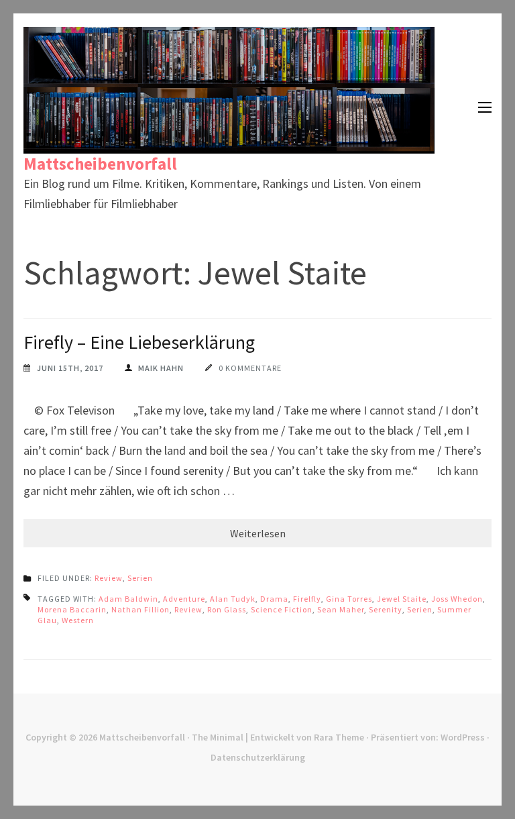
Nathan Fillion (140, 609)
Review (109, 578)
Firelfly (307, 599)
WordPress (463, 737)
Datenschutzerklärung (258, 757)
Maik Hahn (161, 368)
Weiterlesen (258, 533)
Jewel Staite (401, 599)
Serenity (385, 609)
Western (78, 620)
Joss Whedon (457, 599)
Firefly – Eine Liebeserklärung (139, 342)
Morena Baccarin (72, 609)
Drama (274, 599)
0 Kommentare (250, 368)
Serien (140, 578)
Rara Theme (339, 737)
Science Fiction (281, 609)
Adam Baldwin (128, 599)
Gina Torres (349, 599)
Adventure (184, 599)
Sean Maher (340, 609)
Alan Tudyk (232, 599)
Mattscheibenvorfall (100, 163)
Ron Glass (226, 609)
